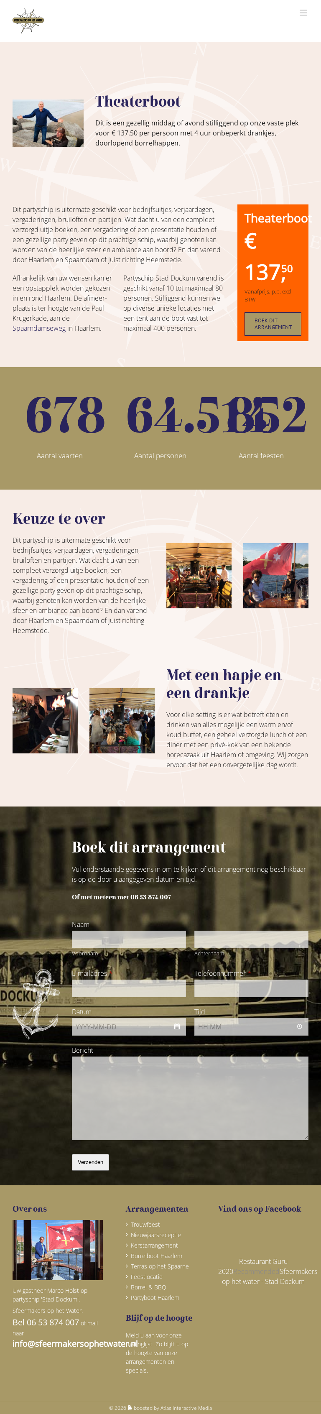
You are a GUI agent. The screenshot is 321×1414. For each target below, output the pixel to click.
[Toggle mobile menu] (304, 12)
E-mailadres (92, 973)
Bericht (82, 1050)
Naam (80, 924)
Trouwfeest (145, 1224)
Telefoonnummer (222, 973)
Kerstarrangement (154, 1245)
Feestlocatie (147, 1277)
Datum (82, 1011)
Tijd (199, 1011)
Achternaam (209, 953)
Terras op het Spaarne (160, 1266)
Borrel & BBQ (148, 1287)
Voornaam (85, 953)
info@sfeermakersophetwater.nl (75, 1343)
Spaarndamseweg (39, 328)
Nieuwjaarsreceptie (156, 1235)
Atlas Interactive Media (186, 1407)
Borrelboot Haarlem (156, 1256)
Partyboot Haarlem (155, 1298)
